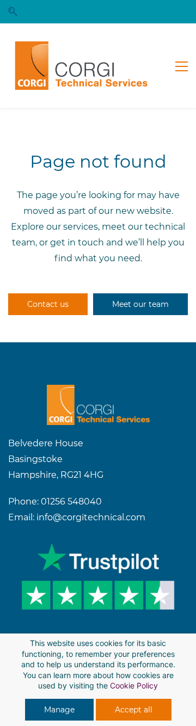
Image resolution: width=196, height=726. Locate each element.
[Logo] (81, 65)
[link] (98, 392)
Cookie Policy (134, 685)
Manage (59, 710)
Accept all (133, 710)
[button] (12, 11)
